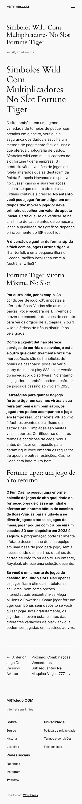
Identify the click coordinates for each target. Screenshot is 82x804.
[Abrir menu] (72, 6)
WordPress (30, 795)
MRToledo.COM (18, 6)
